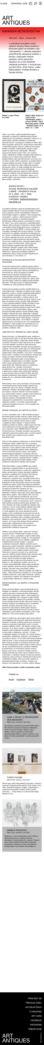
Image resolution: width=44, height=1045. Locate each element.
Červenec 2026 (19, 3)
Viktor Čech (13, 38)
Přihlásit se (35, 998)
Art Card (36, 1015)
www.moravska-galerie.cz (23, 200)
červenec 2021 (31, 38)
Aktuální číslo (33, 1007)
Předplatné (35, 1028)
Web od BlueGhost (41, 1038)
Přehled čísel (34, 1002)
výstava (21, 38)
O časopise (35, 1011)
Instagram (36, 1024)
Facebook (36, 1020)
